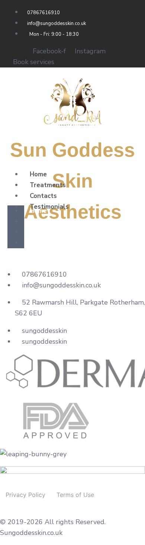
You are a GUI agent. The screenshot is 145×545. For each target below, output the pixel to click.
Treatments (48, 185)
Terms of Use (75, 494)
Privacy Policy (25, 494)
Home (38, 174)
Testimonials (49, 206)
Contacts (43, 196)
